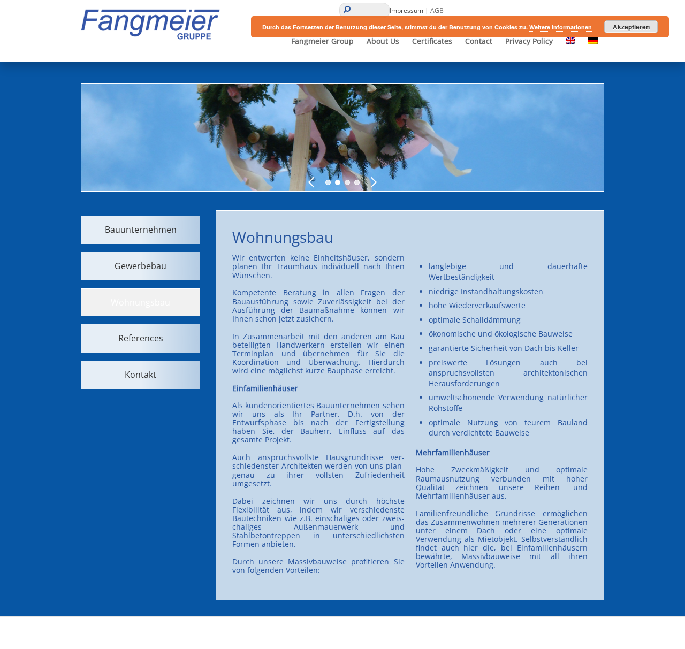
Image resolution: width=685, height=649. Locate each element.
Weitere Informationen (560, 27)
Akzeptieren (631, 27)
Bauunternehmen (141, 229)
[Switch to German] (593, 41)
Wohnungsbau (140, 302)
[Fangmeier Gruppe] (154, 40)
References (140, 338)
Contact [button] (478, 41)
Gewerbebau (140, 266)
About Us (383, 41)
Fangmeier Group (322, 41)
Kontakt (140, 374)
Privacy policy (529, 41)
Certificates (432, 41)
